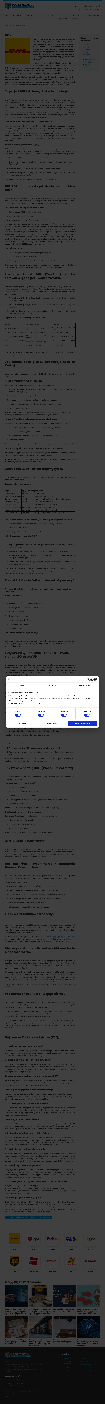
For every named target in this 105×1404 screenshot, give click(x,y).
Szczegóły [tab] (52, 685)
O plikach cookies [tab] (83, 685)
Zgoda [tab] (21, 685)
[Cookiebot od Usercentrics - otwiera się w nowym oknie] (88, 679)
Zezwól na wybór (52, 723)
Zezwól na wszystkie (82, 723)
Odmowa (22, 723)
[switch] (41, 715)
